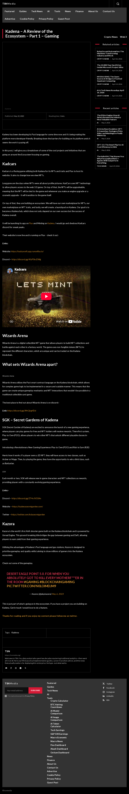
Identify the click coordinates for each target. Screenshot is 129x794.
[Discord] (6, 667)
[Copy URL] (59, 124)
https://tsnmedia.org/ (13, 655)
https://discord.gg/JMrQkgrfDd (21, 410)
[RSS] (104, 700)
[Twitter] (8, 124)
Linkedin (110, 696)
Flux (31, 223)
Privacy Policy (29, 696)
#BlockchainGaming (57, 582)
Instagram (111, 692)
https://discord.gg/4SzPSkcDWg (26, 259)
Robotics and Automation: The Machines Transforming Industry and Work (110, 53)
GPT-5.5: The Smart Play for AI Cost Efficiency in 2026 (110, 146)
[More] (66, 124)
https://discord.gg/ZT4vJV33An (26, 498)
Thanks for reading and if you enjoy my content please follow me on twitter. (39, 616)
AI (97, 123)
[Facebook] (15, 124)
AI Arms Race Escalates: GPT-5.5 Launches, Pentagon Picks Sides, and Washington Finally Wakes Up (110, 132)
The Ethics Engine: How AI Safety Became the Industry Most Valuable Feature (109, 117)
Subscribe (35, 690)
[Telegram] (22, 124)
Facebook (111, 688)
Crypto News (111, 36)
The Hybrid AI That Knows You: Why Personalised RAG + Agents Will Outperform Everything (110, 159)
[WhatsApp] (30, 124)
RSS (108, 700)
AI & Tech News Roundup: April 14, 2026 (110, 91)
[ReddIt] (44, 124)
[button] (118, 4)
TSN (7, 651)
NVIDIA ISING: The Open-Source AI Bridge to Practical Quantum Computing (109, 78)
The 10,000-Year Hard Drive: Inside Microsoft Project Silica (110, 66)
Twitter (109, 684)
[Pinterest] (51, 124)
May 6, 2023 (58, 594)
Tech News (102, 166)
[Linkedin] (37, 124)
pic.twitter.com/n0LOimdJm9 (31, 586)
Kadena (51, 223)
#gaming (31, 582)
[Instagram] (15, 667)
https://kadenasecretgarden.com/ (27, 506)
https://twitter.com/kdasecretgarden (28, 514)
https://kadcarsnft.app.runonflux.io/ (27, 251)
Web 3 (123, 36)
